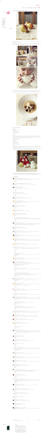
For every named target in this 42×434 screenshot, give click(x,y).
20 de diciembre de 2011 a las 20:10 (22, 178)
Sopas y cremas (35, 173)
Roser (15, 335)
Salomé (15, 356)
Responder (15, 181)
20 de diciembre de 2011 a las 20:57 (22, 213)
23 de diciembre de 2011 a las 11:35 (20, 352)
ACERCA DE (31, 7)
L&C (14, 374)
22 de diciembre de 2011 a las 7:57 (20, 326)
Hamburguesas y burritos (4, 22)
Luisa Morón (15, 227)
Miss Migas (15, 222)
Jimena (15, 253)
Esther (15, 347)
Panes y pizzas (4, 23)
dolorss (15, 205)
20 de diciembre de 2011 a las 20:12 (27, 183)
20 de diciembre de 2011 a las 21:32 (25, 217)
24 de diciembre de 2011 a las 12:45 (21, 364)
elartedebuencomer (16, 407)
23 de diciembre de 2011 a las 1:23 (20, 347)
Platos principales (3, 20)
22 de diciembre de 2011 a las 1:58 (21, 322)
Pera (26, 173)
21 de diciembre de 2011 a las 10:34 (21, 293)
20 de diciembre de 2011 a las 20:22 (20, 205)
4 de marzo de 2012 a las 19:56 (21, 407)
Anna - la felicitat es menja (17, 217)
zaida (15, 403)
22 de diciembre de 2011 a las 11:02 (20, 335)
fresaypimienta (16, 360)
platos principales (29, 173)
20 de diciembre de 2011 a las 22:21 (22, 243)
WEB (25, 7)
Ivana (15, 396)
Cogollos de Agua (16, 213)
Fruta (20, 173)
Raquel (15, 352)
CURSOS (28, 7)
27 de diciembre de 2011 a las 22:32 (19, 374)
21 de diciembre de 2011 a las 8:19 (20, 253)
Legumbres (23, 173)
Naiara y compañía (16, 178)
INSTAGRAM (39, 7)
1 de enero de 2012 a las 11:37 (19, 403)
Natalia (15, 192)
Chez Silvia (15, 293)
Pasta (25, 173)
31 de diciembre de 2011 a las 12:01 (20, 396)
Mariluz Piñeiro (16, 243)
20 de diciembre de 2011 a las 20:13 (20, 192)
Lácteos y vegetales (3, 24)
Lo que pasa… (15, 322)
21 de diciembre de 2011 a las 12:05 (20, 301)
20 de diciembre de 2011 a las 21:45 (21, 222)
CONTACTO (35, 7)
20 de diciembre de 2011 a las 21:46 (21, 227)
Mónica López (15, 364)
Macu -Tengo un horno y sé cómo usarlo (18, 183)
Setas (32, 173)
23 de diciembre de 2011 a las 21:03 (22, 360)
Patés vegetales (4, 21)
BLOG (23, 7)
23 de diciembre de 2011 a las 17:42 (20, 356)
